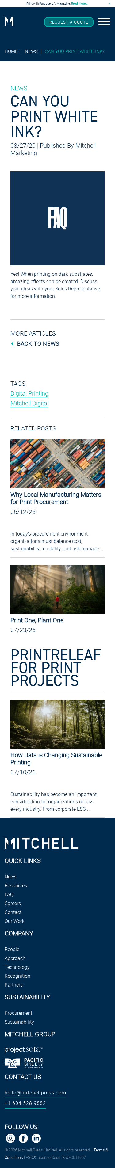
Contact (13, 912)
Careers (13, 903)
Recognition (17, 976)
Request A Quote (68, 22)
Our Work (15, 921)
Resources (16, 885)
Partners (14, 984)
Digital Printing (29, 393)
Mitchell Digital (29, 403)
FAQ (9, 894)
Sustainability (19, 1021)
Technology (17, 967)
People (12, 949)
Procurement (18, 1013)
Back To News (38, 343)
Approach (15, 958)
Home (11, 51)
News (31, 51)
